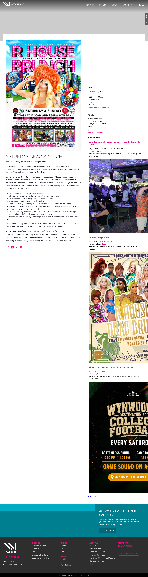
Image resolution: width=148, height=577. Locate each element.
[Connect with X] (9, 556)
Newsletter (65, 562)
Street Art (35, 549)
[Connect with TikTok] (18, 556)
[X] (12, 247)
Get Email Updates (129, 553)
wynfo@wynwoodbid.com (13, 564)
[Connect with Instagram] (12, 556)
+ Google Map (93, 496)
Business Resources (97, 555)
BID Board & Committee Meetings (102, 558)
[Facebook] (8, 247)
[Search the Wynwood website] (143, 5)
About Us (127, 5)
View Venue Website (95, 133)
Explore (90, 5)
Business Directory (39, 546)
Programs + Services (97, 552)
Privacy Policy (125, 546)
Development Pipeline (40, 558)
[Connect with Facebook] (6, 556)
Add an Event (108, 531)
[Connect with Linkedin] (15, 556)
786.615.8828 (8, 562)
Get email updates (96, 561)
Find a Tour (65, 552)
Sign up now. (117, 524)
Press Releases (66, 565)
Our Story (93, 546)
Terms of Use (124, 543)
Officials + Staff (95, 549)
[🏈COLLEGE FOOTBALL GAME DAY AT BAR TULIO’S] (115, 438)
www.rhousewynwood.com (99, 107)
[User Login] (139, 5)
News (114, 5)
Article (63, 559)
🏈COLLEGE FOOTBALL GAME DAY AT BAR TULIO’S (111, 367)
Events (102, 5)
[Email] (21, 247)
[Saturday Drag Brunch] (115, 308)
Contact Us (93, 564)
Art (62, 549)
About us (93, 543)
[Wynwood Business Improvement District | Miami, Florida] (13, 5)
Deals (34, 552)
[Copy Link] (17, 247)
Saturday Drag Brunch (99, 237)
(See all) (104, 151)
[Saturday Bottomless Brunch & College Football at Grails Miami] (115, 196)
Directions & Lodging (40, 555)
